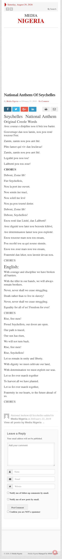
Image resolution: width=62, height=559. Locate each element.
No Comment (44, 101)
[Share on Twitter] (16, 109)
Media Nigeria (12, 101)
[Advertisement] (31, 61)
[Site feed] (11, 9)
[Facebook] (7, 9)
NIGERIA (31, 20)
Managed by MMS (45, 553)
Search (53, 9)
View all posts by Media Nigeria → (24, 422)
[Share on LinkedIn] (33, 109)
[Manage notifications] (55, 552)
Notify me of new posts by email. (24, 499)
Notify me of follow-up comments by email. (29, 493)
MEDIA (31, 15)
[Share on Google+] (25, 109)
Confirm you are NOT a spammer (24, 511)
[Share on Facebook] (8, 109)
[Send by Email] (54, 109)
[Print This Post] (45, 109)
